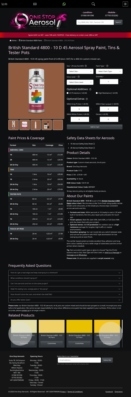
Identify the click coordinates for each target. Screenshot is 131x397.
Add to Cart (94, 127)
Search (118, 22)
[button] (13, 125)
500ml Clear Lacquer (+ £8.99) (107, 104)
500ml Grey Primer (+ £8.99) (77, 104)
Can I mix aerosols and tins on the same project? (29, 283)
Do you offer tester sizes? (20, 300)
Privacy (63, 392)
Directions (119, 392)
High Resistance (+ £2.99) (108, 93)
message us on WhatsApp (77, 255)
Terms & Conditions (75, 392)
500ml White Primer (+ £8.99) (78, 114)
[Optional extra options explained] (86, 99)
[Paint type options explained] (107, 65)
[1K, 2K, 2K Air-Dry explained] (85, 65)
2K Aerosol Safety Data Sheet (81, 148)
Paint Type (100, 66)
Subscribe (107, 360)
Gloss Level (72, 77)
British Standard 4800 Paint (31, 40)
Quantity (100, 76)
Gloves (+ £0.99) (102, 114)
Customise (52, 343)
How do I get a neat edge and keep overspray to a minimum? (34, 273)
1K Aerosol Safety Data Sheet (81, 144)
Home (13, 40)
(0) (5, 4)
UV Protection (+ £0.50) (78, 93)
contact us (25, 310)
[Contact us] (35, 4)
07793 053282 (111, 15)
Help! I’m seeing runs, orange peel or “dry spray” (29, 289)
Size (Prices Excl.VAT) (75, 66)
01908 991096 (87, 15)
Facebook (109, 392)
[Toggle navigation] (125, 4)
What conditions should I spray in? (24, 278)
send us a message (112, 252)
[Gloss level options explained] (78, 76)
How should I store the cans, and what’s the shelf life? (31, 294)
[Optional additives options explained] (90, 89)
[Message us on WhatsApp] (64, 4)
